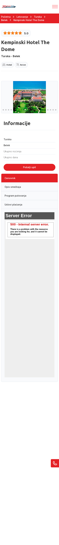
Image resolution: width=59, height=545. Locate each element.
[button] (3, 109)
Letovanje (22, 16)
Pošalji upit (29, 167)
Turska (38, 16)
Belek (4, 20)
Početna (6, 16)
